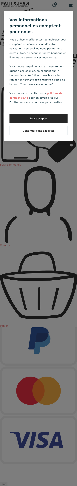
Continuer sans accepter (38, 130)
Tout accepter (38, 118)
